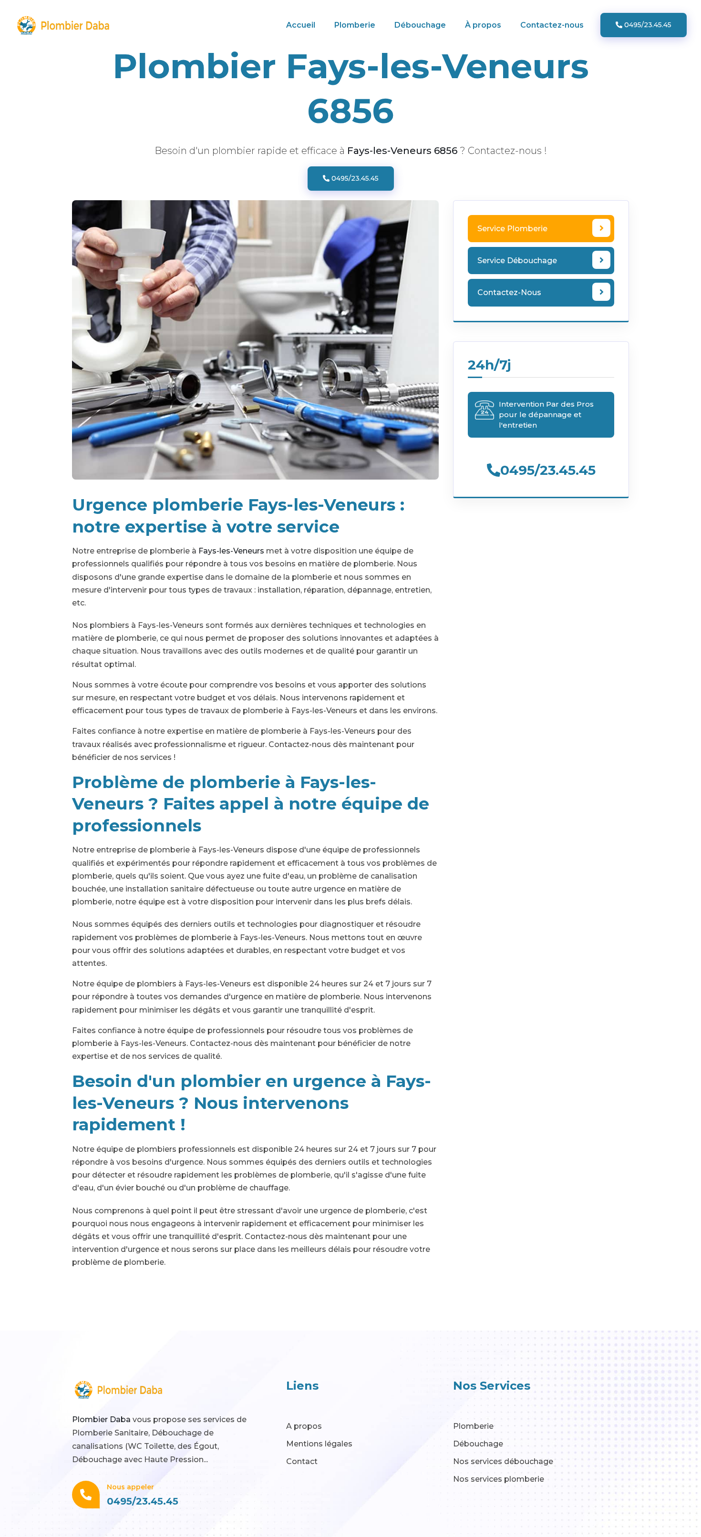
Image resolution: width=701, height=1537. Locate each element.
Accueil (300, 25)
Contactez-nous (552, 25)
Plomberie (354, 25)
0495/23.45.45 (646, 24)
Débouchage (420, 25)
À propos (483, 25)
